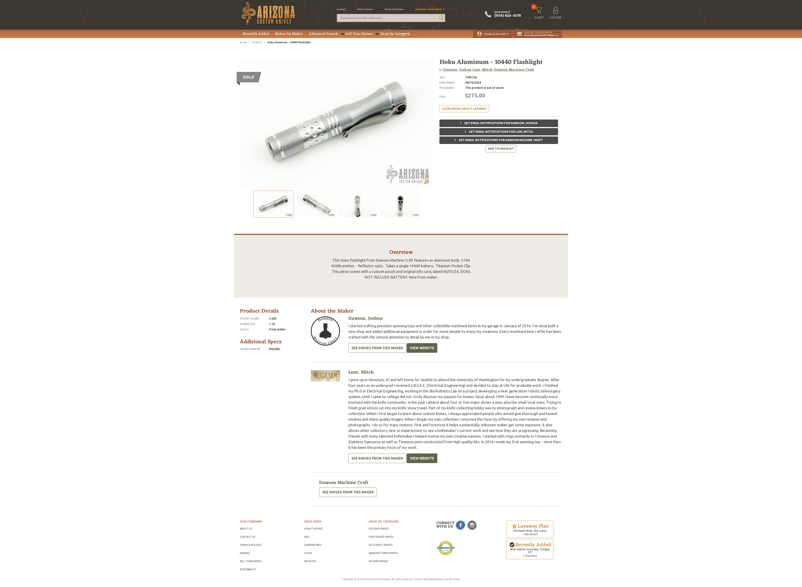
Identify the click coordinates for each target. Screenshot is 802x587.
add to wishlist (501, 148)
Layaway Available (428, 9)
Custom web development (429, 579)
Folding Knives (378, 528)
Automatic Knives (380, 545)
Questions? (507, 14)
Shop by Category (395, 34)
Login (308, 553)
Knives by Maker (289, 34)
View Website (422, 348)
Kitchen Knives (378, 561)
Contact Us (247, 536)
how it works (365, 9)
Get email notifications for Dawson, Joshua (500, 123)
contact (341, 9)
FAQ (306, 536)
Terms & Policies (250, 545)
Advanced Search (323, 34)
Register (310, 561)
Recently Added (256, 34)
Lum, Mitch (482, 69)
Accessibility (248, 569)
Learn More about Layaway (464, 108)
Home (243, 42)
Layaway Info (313, 545)
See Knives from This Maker (377, 348)
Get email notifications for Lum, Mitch (500, 131)
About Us (246, 528)
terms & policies (393, 9)
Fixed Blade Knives (381, 536)
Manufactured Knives (383, 553)
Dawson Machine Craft (514, 69)
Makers (245, 553)
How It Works (313, 528)
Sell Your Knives (359, 34)
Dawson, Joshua (457, 69)
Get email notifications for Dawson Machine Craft (500, 140)
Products (257, 42)
